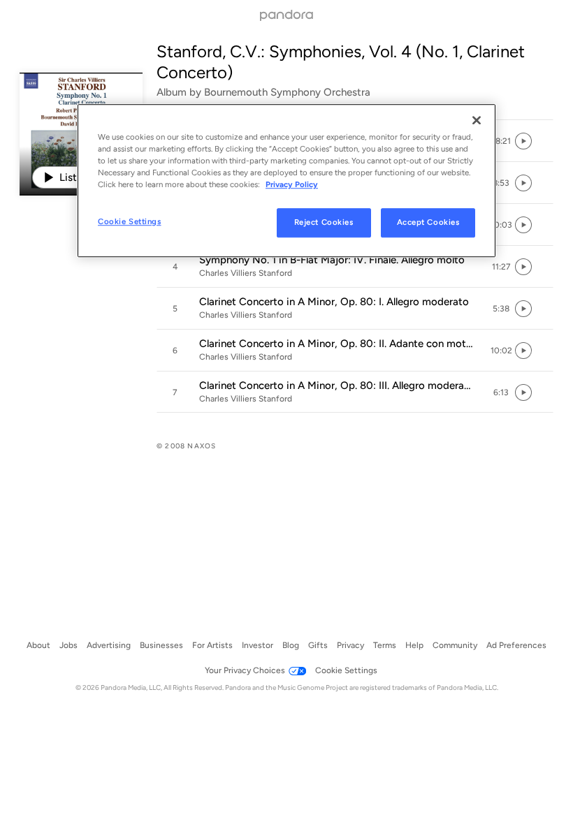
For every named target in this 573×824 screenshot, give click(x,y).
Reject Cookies (324, 223)
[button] (501, 141)
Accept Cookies (428, 223)
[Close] (476, 120)
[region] (286, 180)
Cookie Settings (129, 222)
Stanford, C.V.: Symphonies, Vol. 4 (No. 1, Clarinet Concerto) (341, 61)
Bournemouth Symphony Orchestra (287, 92)
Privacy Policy (292, 184)
